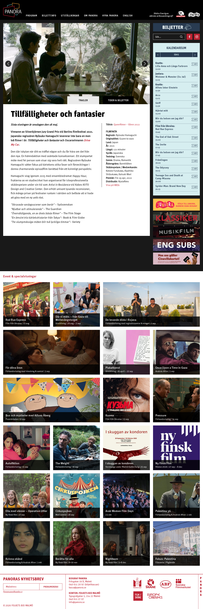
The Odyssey (162, 167)
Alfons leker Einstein (166, 87)
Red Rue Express (164, 129)
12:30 (157, 91)
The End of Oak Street (166, 136)
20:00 (158, 181)
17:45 (157, 155)
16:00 (158, 140)
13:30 (157, 106)
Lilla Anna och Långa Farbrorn (171, 66)
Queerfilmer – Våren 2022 (127, 125)
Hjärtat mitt (161, 110)
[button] (8, 64)
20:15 (157, 189)
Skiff (157, 102)
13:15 (157, 98)
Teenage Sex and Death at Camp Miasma (169, 177)
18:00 (158, 163)
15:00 (157, 121)
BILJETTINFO (49, 15)
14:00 (158, 114)
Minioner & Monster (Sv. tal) (170, 76)
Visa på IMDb (113, 185)
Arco (157, 95)
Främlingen (161, 159)
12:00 (157, 69)
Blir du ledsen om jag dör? (169, 118)
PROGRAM (31, 15)
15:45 (157, 132)
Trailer (83, 100)
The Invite (160, 144)
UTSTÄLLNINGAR (70, 15)
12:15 (157, 80)
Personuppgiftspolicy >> (12, 592)
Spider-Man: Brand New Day (170, 185)
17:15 (157, 147)
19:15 (157, 171)
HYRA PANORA (110, 15)
